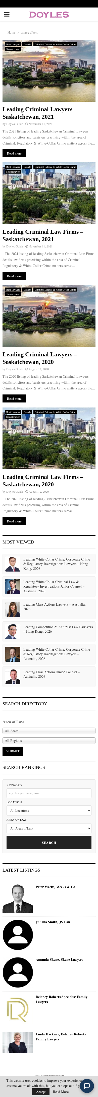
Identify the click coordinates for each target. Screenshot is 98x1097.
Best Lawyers (13, 44)
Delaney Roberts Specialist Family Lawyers (61, 999)
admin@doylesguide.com (53, 1075)
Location (14, 802)
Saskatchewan (13, 49)
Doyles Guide (14, 124)
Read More (61, 1091)
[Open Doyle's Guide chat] (87, 1086)
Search (49, 842)
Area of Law (17, 819)
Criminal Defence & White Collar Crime (55, 44)
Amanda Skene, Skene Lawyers (59, 959)
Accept (41, 1091)
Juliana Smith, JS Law (53, 921)
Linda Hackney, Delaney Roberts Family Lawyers (61, 1036)
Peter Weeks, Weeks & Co (55, 886)
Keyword (14, 785)
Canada (27, 44)
